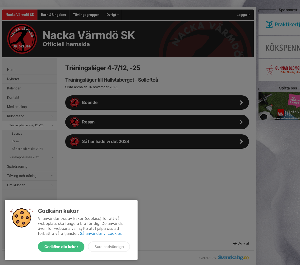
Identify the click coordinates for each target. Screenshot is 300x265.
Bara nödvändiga (109, 246)
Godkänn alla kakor (61, 246)
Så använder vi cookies (101, 233)
